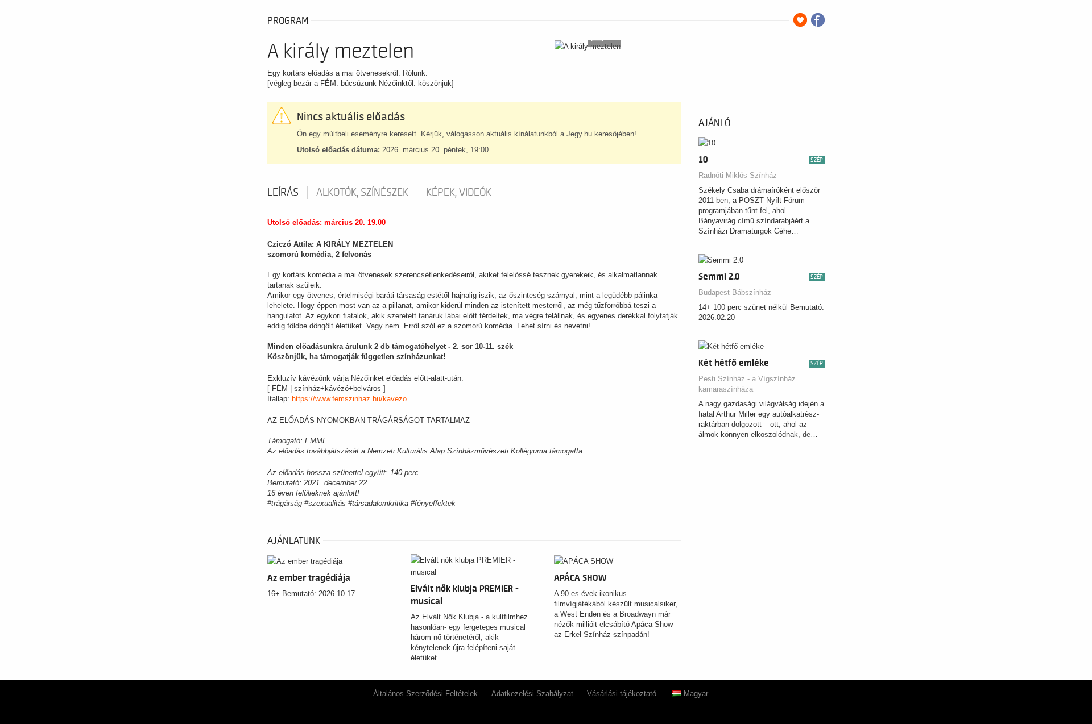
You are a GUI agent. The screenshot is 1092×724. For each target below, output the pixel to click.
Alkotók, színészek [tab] (362, 192)
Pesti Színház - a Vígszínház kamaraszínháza (747, 384)
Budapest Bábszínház (734, 292)
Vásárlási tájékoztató (621, 693)
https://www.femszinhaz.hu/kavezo (349, 398)
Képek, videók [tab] (458, 192)
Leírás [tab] (283, 192)
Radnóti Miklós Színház (737, 175)
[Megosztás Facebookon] (818, 20)
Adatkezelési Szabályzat (532, 693)
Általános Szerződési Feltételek (425, 693)
